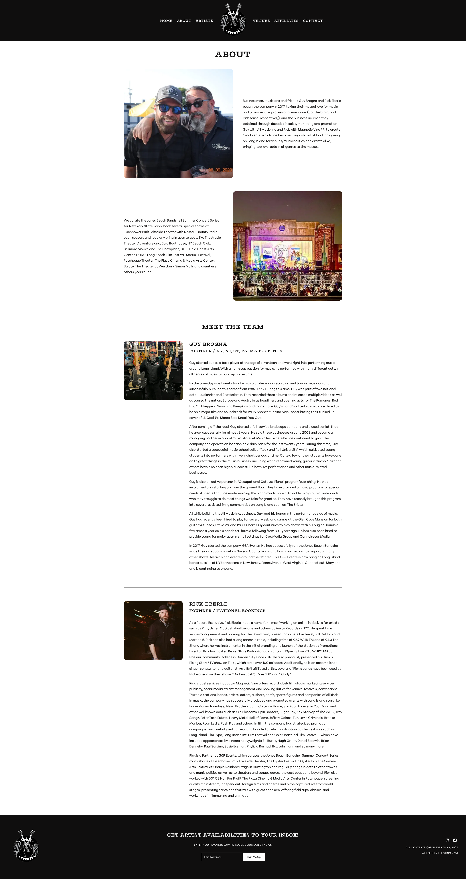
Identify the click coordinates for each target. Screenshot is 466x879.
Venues (261, 20)
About (184, 20)
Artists (204, 20)
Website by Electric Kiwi (440, 853)
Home (166, 20)
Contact (313, 20)
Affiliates (286, 20)
